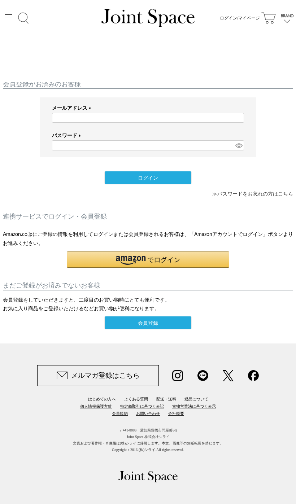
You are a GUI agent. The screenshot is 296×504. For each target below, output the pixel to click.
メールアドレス (72, 108)
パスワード (67, 135)
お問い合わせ (148, 413)
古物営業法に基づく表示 (194, 406)
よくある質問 (136, 399)
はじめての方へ (102, 399)
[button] (148, 259)
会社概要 (176, 413)
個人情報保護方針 (96, 406)
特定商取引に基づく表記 (142, 406)
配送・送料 (166, 399)
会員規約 (120, 413)
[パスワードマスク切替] (239, 145)
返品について (196, 399)
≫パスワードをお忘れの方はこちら (252, 194)
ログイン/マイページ (240, 18)
